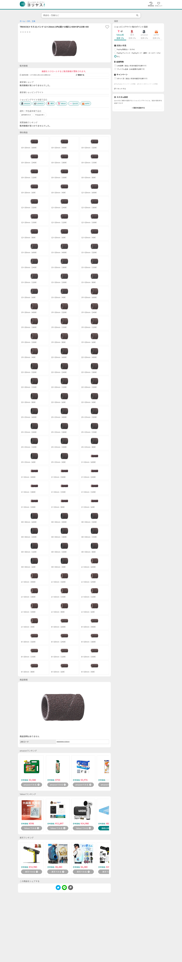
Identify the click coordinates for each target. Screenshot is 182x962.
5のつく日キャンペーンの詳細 (148, 84)
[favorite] (107, 27)
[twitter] (58, 888)
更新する (81, 75)
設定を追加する (139, 108)
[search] (137, 15)
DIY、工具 (31, 21)
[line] (64, 888)
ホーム (22, 21)
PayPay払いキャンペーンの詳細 (125, 84)
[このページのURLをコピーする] (70, 887)
